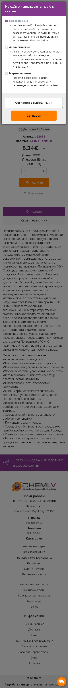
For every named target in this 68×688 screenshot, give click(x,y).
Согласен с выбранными (33, 102)
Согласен (34, 115)
